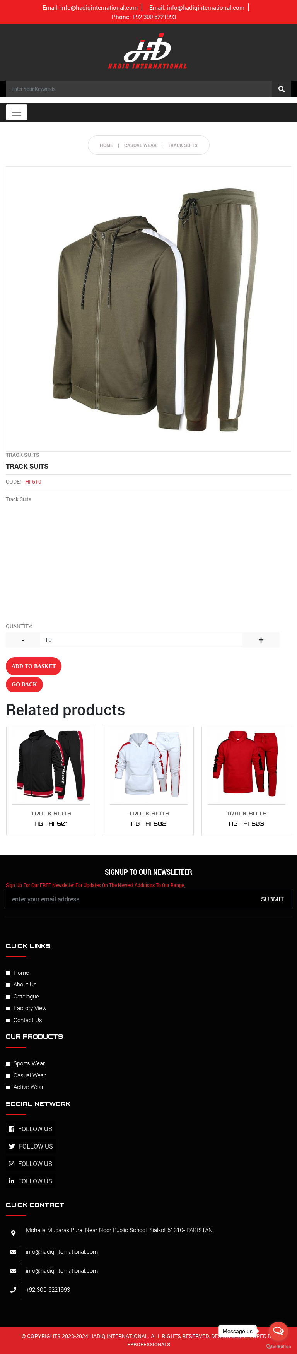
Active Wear (29, 1087)
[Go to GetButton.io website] (278, 1346)
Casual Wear (30, 1075)
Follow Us (35, 1129)
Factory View (30, 1008)
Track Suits (183, 145)
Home (106, 145)
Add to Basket (34, 666)
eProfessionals (148, 1344)
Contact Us (28, 1020)
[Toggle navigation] (16, 112)
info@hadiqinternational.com (90, 7)
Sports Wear (29, 1063)
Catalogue (26, 996)
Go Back (24, 684)
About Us (25, 984)
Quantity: (19, 626)
